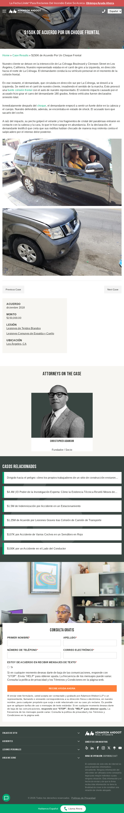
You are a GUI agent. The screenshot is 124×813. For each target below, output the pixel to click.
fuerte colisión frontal (20, 90)
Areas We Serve (9, 757)
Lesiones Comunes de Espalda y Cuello (30, 333)
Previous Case (13, 289)
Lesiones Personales (11, 749)
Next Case (112, 289)
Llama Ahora (75, 808)
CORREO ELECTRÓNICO (78, 650)
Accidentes (7, 741)
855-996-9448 (103, 11)
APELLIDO (70, 637)
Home (6, 55)
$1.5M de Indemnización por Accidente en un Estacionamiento (44, 506)
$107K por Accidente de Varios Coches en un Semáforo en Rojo (45, 534)
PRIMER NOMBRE (18, 637)
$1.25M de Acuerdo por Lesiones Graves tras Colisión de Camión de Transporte (54, 520)
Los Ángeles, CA (16, 344)
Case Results (20, 55)
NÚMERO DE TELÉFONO (22, 650)
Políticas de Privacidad (83, 798)
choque (41, 105)
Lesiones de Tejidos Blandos (23, 328)
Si (12, 667)
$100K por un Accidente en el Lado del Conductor (36, 548)
